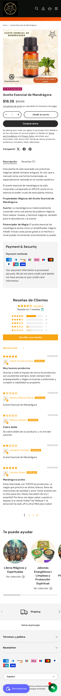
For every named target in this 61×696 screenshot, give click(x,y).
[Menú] (56, 8)
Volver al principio (30, 625)
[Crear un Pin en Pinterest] (30, 149)
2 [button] (29, 515)
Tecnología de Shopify (36, 689)
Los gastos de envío (12, 106)
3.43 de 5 (38, 306)
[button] (49, 8)
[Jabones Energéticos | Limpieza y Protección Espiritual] (43, 551)
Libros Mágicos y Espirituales (15, 569)
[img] (10, 356)
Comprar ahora (30, 123)
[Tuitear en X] (18, 149)
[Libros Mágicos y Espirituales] (15, 551)
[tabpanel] (30, 202)
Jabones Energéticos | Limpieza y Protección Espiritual (43, 575)
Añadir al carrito (41, 114)
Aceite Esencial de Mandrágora (23, 25)
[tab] (10, 161)
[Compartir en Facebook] (24, 149)
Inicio (5, 25)
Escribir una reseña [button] (30, 337)
